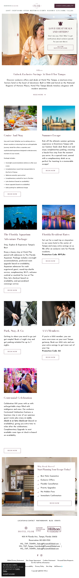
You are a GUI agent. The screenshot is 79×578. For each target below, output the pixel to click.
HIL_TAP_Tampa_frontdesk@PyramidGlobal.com (39, 546)
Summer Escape (51, 135)
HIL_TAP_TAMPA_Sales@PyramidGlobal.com (39, 544)
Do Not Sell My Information (40, 562)
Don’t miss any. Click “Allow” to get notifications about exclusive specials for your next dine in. (60, 39)
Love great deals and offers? (60, 30)
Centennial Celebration (18, 398)
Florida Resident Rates (55, 234)
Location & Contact (26, 521)
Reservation (34, 540)
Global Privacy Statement (15, 560)
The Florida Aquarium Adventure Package (17, 237)
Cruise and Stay (13, 135)
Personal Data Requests (65, 560)
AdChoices (57, 566)
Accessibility (29, 566)
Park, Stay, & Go (14, 331)
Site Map (49, 566)
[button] (8, 11)
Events (57, 521)
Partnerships (42, 521)
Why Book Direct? (46, 466)
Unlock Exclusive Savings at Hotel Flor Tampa (39, 74)
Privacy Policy (39, 566)
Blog (51, 521)
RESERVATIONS (8, 5)
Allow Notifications (60, 47)
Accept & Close (9, 574)
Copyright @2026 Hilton (39, 571)
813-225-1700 (15, 5)
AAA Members (50, 331)
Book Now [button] (13, 195)
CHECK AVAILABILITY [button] (64, 6)
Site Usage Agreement (33, 560)
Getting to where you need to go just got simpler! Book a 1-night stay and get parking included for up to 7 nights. (20, 341)
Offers (39, 70)
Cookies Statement (49, 560)
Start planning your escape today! (54, 469)
